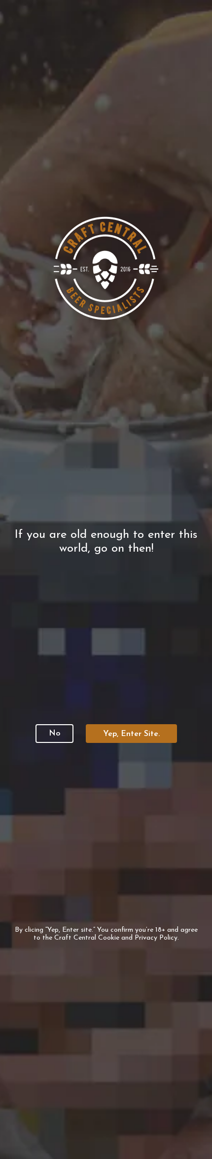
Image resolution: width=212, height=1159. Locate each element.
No (54, 734)
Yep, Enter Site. (131, 734)
